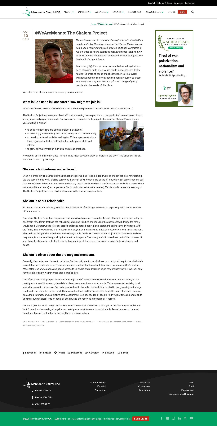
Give (182, 12)
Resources (135, 12)
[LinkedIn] (179, 418)
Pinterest (76, 352)
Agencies (100, 12)
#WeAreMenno (67, 321)
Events (117, 12)
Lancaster (103, 321)
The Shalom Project (33, 325)
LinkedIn (109, 352)
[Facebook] (162, 418)
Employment (187, 390)
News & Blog (153, 12)
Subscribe (100, 390)
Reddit (61, 352)
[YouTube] (191, 418)
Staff (191, 386)
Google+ (94, 352)
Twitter (46, 352)
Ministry (83, 12)
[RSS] (185, 418)
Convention (178, 3)
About (68, 12)
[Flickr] (167, 418)
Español (151, 3)
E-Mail (124, 352)
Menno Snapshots (84, 321)
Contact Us (189, 3)
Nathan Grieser (118, 321)
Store (171, 12)
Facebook (30, 352)
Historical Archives (164, 3)
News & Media (98, 382)
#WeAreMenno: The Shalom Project (71, 33)
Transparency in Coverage (181, 394)
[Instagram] (173, 418)
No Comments (49, 321)
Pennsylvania (134, 321)
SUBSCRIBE (141, 418)
